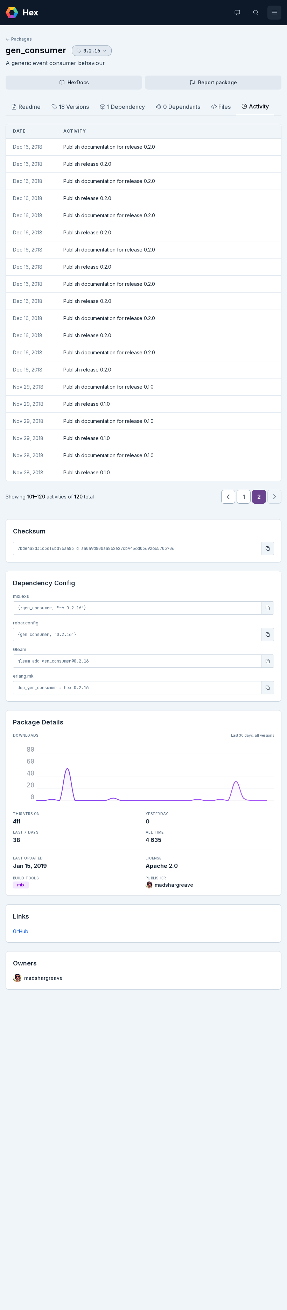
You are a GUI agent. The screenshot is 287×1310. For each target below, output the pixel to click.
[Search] (256, 12)
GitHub (20, 931)
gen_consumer (36, 50)
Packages (21, 39)
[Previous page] (228, 497)
